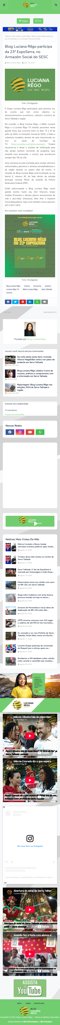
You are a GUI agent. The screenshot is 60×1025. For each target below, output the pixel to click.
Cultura (27, 286)
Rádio (25, 21)
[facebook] (10, 432)
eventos (48, 286)
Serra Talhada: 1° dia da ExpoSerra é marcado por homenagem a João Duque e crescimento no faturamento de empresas (36, 570)
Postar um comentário (14, 414)
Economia (37, 286)
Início (19, 1003)
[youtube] (30, 432)
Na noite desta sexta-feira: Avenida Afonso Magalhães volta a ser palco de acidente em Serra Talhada (36, 360)
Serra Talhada (47, 289)
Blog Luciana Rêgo (24, 36)
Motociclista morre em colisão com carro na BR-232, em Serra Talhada (36, 583)
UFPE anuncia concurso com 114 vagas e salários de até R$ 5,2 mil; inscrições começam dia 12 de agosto (35, 621)
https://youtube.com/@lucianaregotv (28, 144)
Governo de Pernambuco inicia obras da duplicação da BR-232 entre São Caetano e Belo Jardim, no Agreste (36, 608)
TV (39, 21)
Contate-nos (39, 1003)
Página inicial (10, 36)
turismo (9, 293)
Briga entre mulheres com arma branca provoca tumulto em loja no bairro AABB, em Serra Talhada (35, 596)
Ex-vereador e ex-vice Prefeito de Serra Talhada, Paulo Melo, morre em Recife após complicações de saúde (36, 634)
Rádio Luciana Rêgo (30, 289)
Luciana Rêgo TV (12, 289)
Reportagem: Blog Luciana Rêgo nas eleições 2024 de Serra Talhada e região (34, 387)
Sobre (28, 1003)
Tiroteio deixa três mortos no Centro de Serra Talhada (36, 558)
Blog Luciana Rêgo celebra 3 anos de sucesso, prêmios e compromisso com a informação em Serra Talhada (35, 373)
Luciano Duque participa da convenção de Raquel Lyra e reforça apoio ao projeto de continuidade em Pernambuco (36, 647)
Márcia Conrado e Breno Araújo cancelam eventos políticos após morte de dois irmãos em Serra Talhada (35, 545)
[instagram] (20, 432)
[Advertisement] (30, 475)
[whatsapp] (40, 432)
